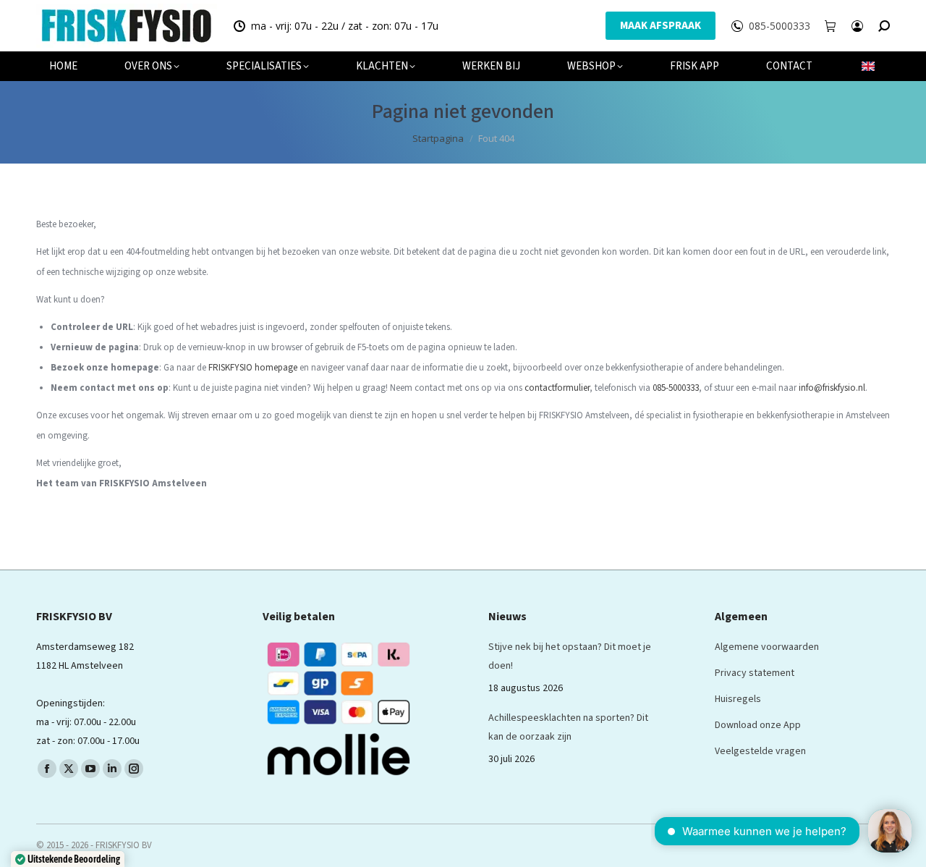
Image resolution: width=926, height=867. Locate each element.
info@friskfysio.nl (832, 387)
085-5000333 (779, 26)
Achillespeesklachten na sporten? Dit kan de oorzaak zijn (568, 727)
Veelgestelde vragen (760, 751)
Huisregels (738, 699)
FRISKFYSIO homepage (252, 367)
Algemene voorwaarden (767, 647)
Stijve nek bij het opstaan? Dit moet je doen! (569, 656)
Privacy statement (754, 673)
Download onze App (758, 725)
